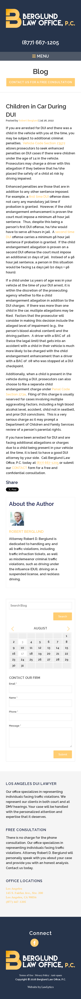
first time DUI (39, 196)
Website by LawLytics (41, 987)
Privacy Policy (42, 975)
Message (15, 725)
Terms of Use (26, 975)
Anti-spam (56, 975)
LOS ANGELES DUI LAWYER (31, 784)
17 (22, 653)
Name (13, 697)
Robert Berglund (28, 120)
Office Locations (24, 881)
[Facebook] (34, 943)
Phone (13, 711)
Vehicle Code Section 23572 (44, 143)
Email (13, 683)
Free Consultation (26, 830)
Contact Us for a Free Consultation (40, 82)
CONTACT (19, 468)
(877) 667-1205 (40, 42)
